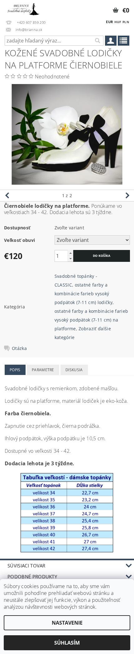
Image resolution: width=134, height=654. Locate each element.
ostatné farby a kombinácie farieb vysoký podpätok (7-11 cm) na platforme (91, 320)
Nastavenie (67, 622)
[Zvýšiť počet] (70, 253)
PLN (125, 22)
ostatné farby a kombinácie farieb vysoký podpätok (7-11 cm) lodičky (83, 293)
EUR (109, 21)
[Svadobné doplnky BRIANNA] (23, 8)
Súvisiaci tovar (26, 565)
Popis (15, 369)
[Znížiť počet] (70, 259)
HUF (117, 22)
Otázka (19, 348)
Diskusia (74, 369)
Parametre (43, 369)
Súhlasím (67, 642)
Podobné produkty (32, 576)
